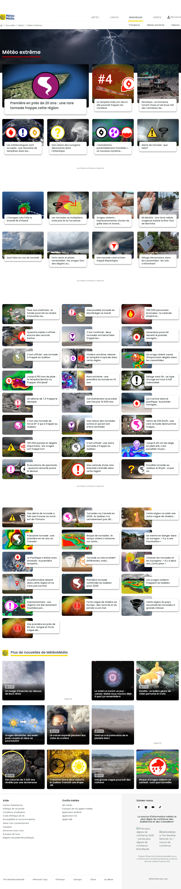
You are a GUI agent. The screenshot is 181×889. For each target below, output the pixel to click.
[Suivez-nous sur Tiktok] (160, 807)
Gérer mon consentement (16, 823)
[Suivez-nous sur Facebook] (138, 807)
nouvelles (10, 25)
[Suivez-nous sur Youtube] (153, 807)
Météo (21, 25)
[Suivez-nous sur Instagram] (145, 807)
